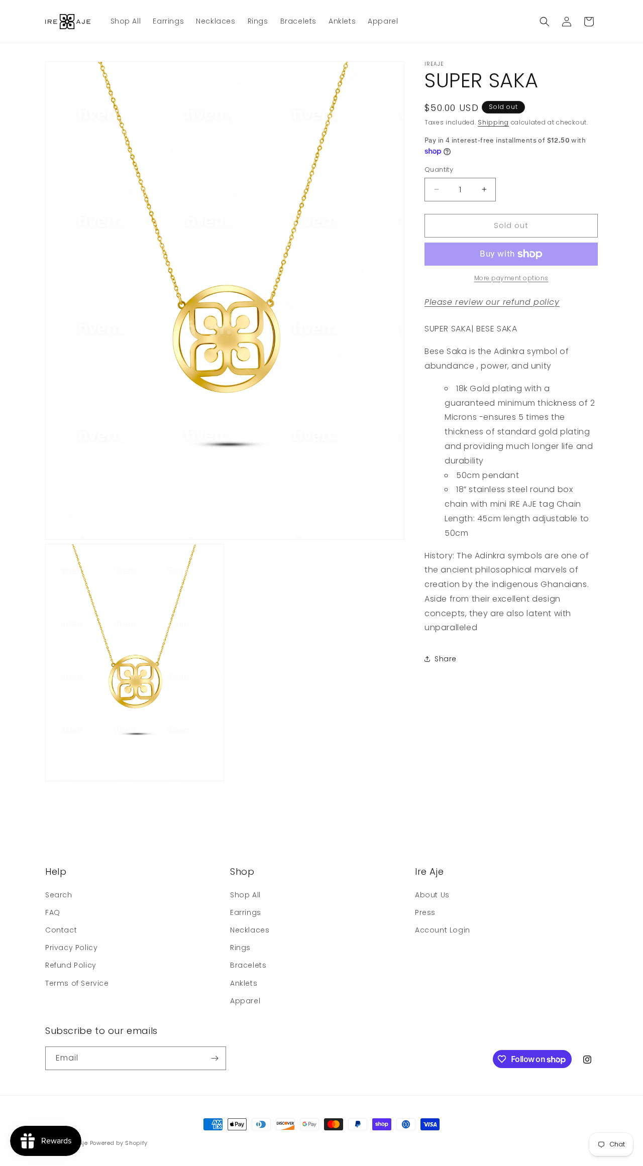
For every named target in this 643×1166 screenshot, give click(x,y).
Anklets (243, 983)
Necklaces (249, 930)
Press (425, 912)
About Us (432, 894)
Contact (61, 930)
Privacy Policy (71, 948)
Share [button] (446, 659)
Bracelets (248, 965)
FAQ (52, 912)
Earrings (245, 912)
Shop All (245, 894)
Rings (240, 948)
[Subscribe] (214, 1058)
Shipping (493, 122)
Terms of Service (77, 983)
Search (58, 894)
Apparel (245, 1001)
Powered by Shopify (119, 1143)
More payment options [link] (511, 278)
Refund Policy (70, 965)
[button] (544, 22)
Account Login (442, 930)
